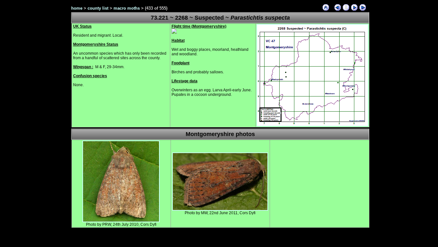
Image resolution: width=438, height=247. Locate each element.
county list (98, 8)
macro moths (127, 8)
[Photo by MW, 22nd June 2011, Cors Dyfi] (220, 209)
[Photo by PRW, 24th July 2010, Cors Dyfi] (121, 221)
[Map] (312, 125)
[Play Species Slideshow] (354, 7)
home (76, 8)
